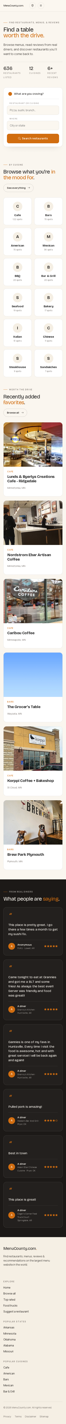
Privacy (7, 1416)
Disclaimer (30, 1416)
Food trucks (10, 1305)
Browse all (13, 412)
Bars (6, 1379)
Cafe (6, 1367)
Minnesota (9, 1333)
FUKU (20, 948)
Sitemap (44, 1416)
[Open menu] (41, 5)
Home (6, 1287)
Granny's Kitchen (26, 1009)
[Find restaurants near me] (32, 5)
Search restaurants (34, 138)
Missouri (8, 1351)
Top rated (9, 1299)
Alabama (8, 1345)
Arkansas (8, 1327)
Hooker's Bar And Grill (28, 1120)
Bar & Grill (9, 1391)
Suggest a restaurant (16, 1311)
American (9, 1373)
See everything (16, 187)
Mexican (8, 1385)
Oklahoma (9, 1339)
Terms (18, 1416)
